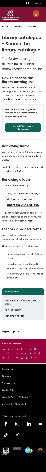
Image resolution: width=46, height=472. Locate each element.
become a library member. (23, 99)
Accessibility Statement (14, 404)
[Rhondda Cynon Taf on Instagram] (17, 423)
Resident (18, 26)
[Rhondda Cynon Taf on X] (17, 434)
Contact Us (7, 369)
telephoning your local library (23, 204)
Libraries (32, 26)
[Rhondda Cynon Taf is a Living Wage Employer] (29, 450)
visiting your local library (20, 199)
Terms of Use (8, 383)
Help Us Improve (11, 331)
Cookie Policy (8, 390)
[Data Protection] (40, 449)
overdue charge (26, 220)
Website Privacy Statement (16, 397)
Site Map (6, 376)
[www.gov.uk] (6, 451)
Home (5, 26)
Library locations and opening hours (20, 302)
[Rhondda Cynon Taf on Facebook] (6, 423)
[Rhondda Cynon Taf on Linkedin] (29, 423)
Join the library (12, 309)
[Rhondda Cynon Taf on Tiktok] (6, 434)
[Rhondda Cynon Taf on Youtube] (40, 423)
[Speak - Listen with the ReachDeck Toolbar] (36, 13)
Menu (39, 4)
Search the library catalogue (23, 128)
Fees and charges (14, 315)
